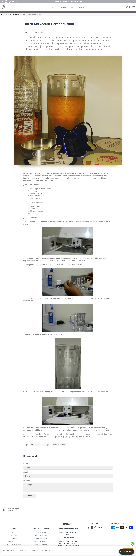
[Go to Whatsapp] (9, 2)
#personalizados (59, 445)
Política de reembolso (13, 544)
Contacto (81, 7)
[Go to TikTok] (16, 2)
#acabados (35, 445)
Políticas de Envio (41, 544)
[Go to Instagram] (6, 2)
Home (2, 14)
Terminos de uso (13, 541)
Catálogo (63, 7)
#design (46, 445)
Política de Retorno (41, 535)
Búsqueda (13, 535)
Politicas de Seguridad (41, 541)
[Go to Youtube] (13, 2)
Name (25, 464)
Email (25, 472)
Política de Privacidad (41, 538)
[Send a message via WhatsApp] (132, 543)
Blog (72, 7)
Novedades (13, 538)
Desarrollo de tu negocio (13, 14)
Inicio (53, 7)
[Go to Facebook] (3, 2)
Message (26, 481)
